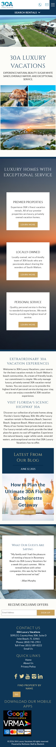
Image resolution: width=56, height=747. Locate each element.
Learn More (28, 224)
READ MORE (28, 512)
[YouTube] (28, 676)
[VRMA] (17, 723)
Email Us (28, 648)
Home (28, 659)
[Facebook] (16, 676)
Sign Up (45, 612)
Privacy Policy (28, 666)
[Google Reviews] (17, 714)
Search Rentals (26, 12)
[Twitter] (22, 676)
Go (16, 694)
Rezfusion (26, 744)
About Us (28, 663)
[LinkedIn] (40, 676)
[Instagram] (34, 676)
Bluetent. (41, 744)
